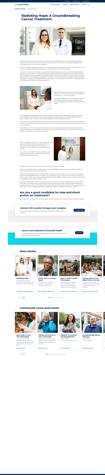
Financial (65, 4)
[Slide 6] (60, 297)
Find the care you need (89, 291)
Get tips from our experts (67, 291)
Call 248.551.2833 (79, 210)
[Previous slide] (20, 297)
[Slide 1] (50, 297)
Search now (41, 348)
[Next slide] (23, 297)
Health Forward (20, 9)
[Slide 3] (54, 297)
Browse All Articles (32, 8)
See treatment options (44, 291)
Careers (84, 4)
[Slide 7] (62, 297)
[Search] (89, 4)
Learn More (79, 232)
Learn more (19, 348)
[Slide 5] (58, 297)
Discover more (87, 348)
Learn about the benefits (23, 291)
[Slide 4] (56, 297)
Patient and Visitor (74, 4)
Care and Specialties (55, 4)
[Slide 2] (52, 297)
